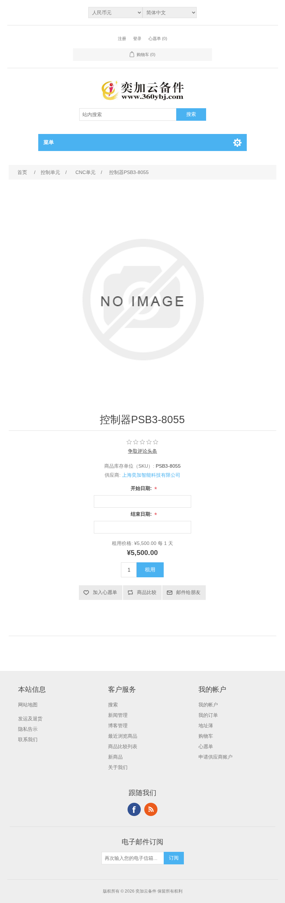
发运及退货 (30, 718)
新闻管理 (118, 715)
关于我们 (118, 767)
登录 (137, 38)
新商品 (115, 757)
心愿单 (205, 746)
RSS (150, 809)
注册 (122, 38)
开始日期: (142, 488)
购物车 (205, 736)
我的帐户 (208, 704)
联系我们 (28, 739)
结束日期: (142, 514)
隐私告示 (28, 729)
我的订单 (208, 715)
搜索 (113, 704)
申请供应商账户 (215, 757)
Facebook (134, 809)
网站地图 (28, 704)
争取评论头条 (142, 451)
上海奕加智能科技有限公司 (151, 475)
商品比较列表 (122, 746)
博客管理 (118, 725)
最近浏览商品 (122, 736)
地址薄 (205, 725)
